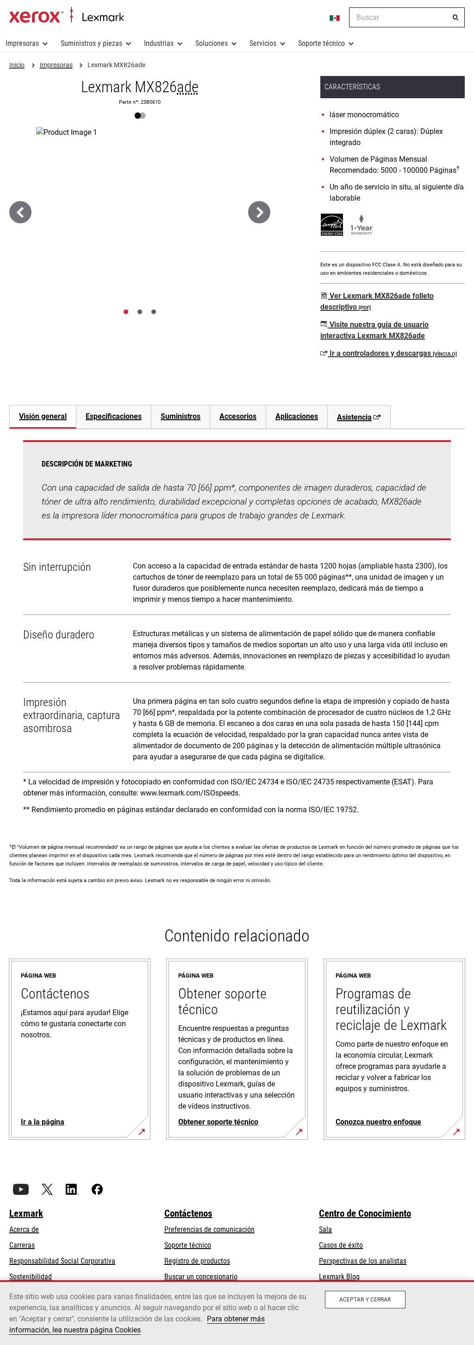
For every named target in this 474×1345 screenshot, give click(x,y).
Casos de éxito (341, 1245)
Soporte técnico (321, 43)
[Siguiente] (259, 212)
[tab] (126, 311)
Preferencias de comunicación (209, 1229)
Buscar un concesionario (200, 1276)
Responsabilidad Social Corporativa (62, 1261)
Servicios (262, 43)
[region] (237, 1312)
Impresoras (22, 43)
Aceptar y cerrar (365, 1299)
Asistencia (354, 417)
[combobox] (407, 17)
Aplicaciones (296, 416)
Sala (325, 1229)
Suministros (180, 416)
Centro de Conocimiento (365, 1213)
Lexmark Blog (339, 1276)
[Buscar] (455, 17)
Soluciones (211, 43)
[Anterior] (20, 212)
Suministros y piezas (91, 43)
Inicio (66, 15)
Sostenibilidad (30, 1276)
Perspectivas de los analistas (362, 1261)
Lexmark (26, 1213)
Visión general (43, 416)
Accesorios (237, 416)
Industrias (159, 43)
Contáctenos (188, 1213)
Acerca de (24, 1229)
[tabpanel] (237, 630)
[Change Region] (335, 17)
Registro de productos (197, 1261)
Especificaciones (114, 416)
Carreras (22, 1245)
